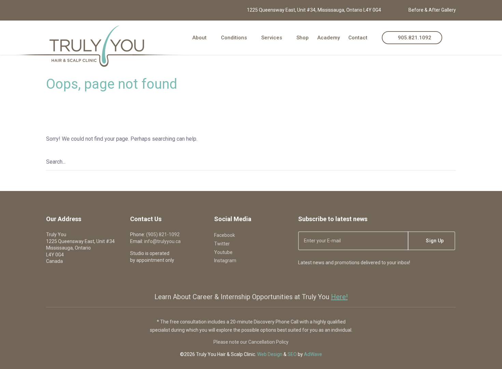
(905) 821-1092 (163, 234)
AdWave (313, 354)
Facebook (224, 235)
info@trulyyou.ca (162, 241)
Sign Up (434, 240)
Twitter (222, 243)
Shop (302, 38)
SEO (292, 354)
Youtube (223, 252)
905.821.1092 (413, 38)
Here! (339, 297)
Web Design (269, 354)
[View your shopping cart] (453, 37)
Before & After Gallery (432, 10)
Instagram (225, 260)
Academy (328, 38)
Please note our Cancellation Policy (251, 342)
